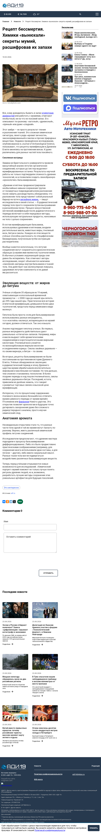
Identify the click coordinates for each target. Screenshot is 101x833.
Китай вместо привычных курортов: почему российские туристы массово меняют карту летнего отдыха (14, 733)
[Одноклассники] (7, 501)
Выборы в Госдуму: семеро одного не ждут (85, 45)
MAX (20, 501)
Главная (5, 21)
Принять (94, 828)
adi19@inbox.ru (78, 774)
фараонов (24, 401)
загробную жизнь (29, 199)
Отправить (48, 573)
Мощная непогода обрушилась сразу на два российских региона (14, 679)
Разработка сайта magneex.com (8, 779)
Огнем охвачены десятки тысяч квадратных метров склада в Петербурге (44, 730)
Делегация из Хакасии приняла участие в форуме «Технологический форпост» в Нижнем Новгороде (44, 630)
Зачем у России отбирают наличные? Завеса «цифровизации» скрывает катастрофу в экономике (15, 628)
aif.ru (13, 493)
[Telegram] (10, 501)
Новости (17, 21)
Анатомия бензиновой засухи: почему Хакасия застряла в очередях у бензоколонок (86, 69)
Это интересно (11, 487)
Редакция (96, 766)
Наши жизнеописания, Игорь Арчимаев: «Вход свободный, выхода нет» (86, 35)
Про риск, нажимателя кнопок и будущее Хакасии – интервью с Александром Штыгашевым (85, 80)
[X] (14, 501)
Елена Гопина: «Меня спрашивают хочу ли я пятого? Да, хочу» (85, 57)
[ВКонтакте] (3, 501)
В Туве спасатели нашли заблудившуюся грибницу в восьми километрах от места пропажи (44, 680)
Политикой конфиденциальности (49, 830)
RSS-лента (38, 779)
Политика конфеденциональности (48, 774)
